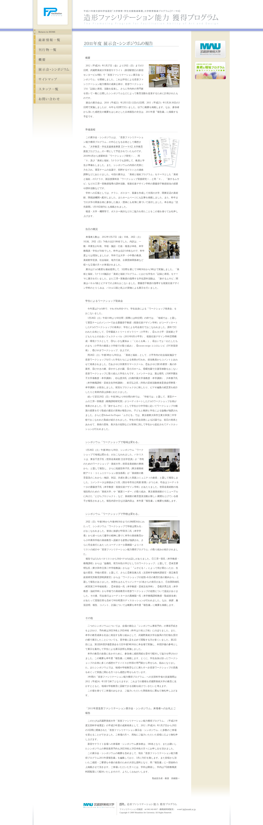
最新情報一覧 (52, 40)
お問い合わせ (52, 99)
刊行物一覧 (52, 50)
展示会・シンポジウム (52, 69)
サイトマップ (52, 79)
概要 (52, 59)
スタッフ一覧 (52, 89)
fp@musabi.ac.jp (189, 809)
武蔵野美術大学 (210, 49)
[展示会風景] (162, 89)
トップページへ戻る (52, 32)
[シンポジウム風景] (162, 474)
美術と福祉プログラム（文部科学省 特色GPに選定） (210, 70)
